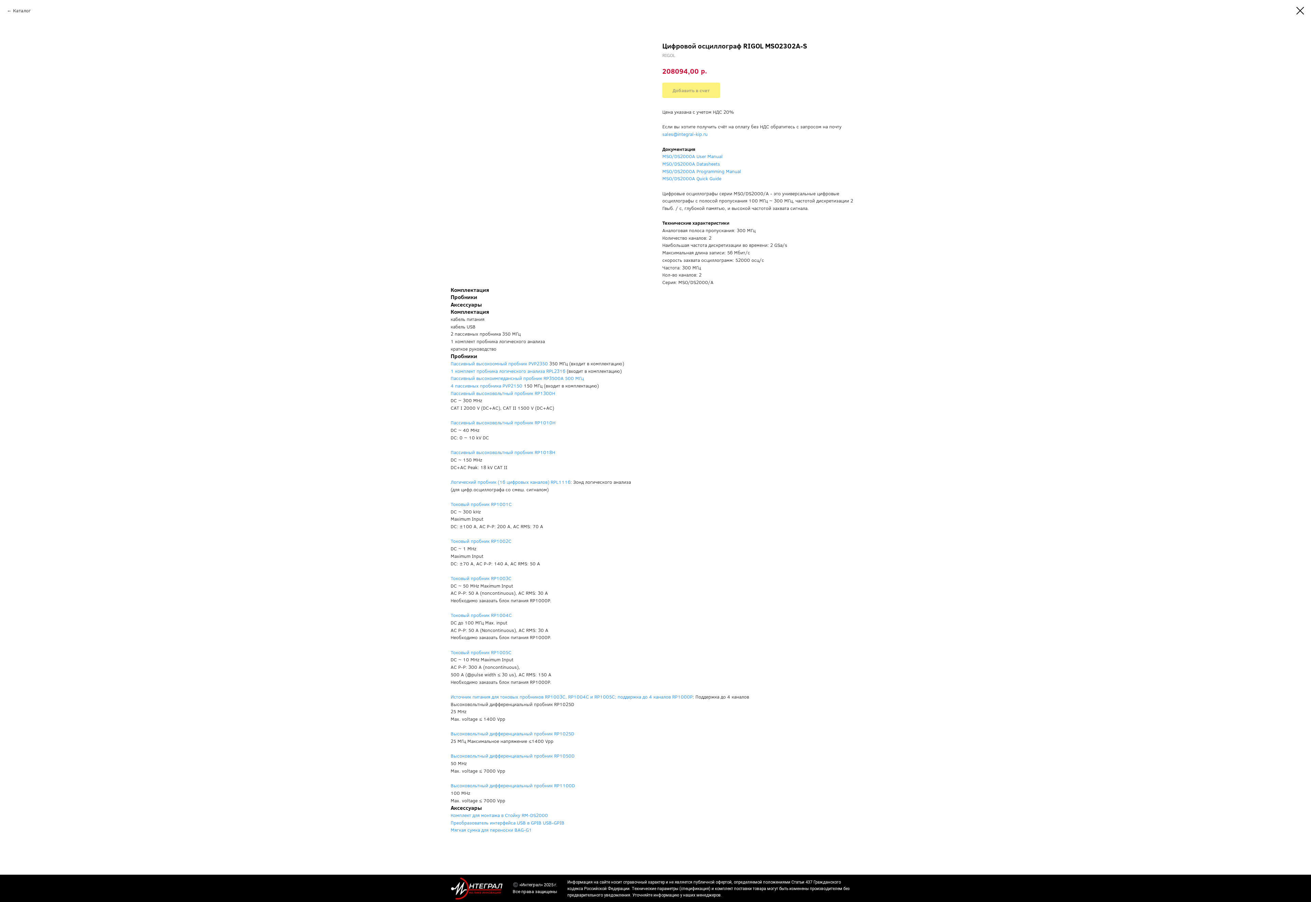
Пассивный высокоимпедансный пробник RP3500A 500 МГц (517, 378)
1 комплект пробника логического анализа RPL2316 (508, 371)
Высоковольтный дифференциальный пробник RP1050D (513, 755)
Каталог (22, 10)
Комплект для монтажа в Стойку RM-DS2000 (499, 815)
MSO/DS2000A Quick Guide (691, 178)
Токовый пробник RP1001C (481, 504)
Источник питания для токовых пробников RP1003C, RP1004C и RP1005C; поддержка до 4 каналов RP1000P (572, 696)
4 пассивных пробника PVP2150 (486, 385)
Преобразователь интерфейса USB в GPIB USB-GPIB (507, 822)
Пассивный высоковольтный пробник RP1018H (503, 452)
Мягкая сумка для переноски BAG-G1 (491, 830)
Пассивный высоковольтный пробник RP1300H (503, 393)
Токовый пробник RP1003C (481, 578)
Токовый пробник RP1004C (481, 615)
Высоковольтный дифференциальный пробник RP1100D (513, 785)
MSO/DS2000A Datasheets (691, 163)
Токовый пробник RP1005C (481, 652)
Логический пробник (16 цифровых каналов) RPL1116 (510, 482)
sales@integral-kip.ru (685, 134)
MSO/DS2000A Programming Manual (701, 171)
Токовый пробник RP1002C (481, 541)
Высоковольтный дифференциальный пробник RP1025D (512, 733)
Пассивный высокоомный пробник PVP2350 (499, 363)
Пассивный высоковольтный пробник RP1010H (503, 422)
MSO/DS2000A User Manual (692, 156)
